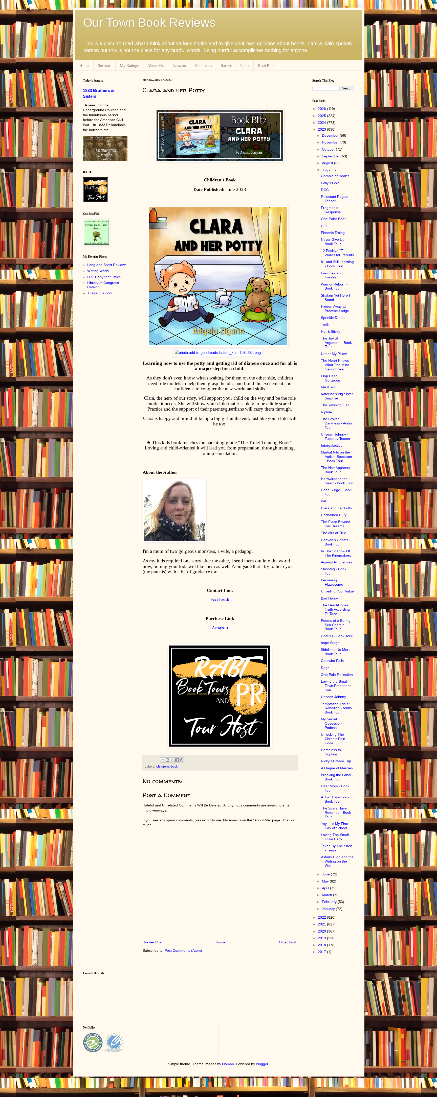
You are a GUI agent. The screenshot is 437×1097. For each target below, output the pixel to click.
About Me (155, 65)
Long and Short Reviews (106, 265)
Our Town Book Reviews (149, 22)
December (331, 135)
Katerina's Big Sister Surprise (337, 396)
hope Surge (330, 643)
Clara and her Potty (336, 508)
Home (84, 65)
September (331, 156)
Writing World (98, 271)
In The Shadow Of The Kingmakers (336, 553)
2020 (322, 931)
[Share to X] (172, 759)
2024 (322, 123)
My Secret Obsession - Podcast (332, 723)
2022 (322, 917)
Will (323, 501)
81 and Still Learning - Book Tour (337, 264)
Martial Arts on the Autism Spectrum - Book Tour (336, 456)
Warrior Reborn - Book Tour (334, 286)
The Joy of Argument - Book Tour (336, 342)
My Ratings (129, 65)
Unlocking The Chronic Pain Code (333, 738)
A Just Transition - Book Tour (335, 799)
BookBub (266, 65)
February (330, 902)
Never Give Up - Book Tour (334, 241)
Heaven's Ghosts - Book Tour (336, 542)
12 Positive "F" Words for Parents (337, 253)
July (325, 170)
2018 (322, 945)
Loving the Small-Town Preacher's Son (336, 685)
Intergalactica (331, 445)
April (326, 888)
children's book (167, 766)
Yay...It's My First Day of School (334, 826)
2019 (322, 938)
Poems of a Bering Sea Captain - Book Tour (336, 624)
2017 (322, 952)
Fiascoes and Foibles (331, 275)
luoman (228, 1064)
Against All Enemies (336, 562)
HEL (324, 226)
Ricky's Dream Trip (336, 761)
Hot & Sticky (330, 331)
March (327, 895)
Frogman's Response (331, 210)
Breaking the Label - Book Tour (337, 777)
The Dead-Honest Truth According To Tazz (335, 609)
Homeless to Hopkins (331, 752)
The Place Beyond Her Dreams (335, 524)
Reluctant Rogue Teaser (334, 199)
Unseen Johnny (333, 697)
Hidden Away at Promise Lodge (335, 308)
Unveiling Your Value (337, 591)
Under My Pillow (334, 354)
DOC (325, 190)
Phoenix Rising (333, 233)
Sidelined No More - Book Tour (337, 652)
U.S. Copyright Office (104, 277)
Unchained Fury (333, 515)
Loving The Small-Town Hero (335, 837)
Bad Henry (329, 598)
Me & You (328, 387)
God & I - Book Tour (337, 636)
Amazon (179, 65)
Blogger (262, 1064)
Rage (325, 668)
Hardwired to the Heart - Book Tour (337, 481)
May (326, 881)
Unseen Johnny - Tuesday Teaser (335, 436)
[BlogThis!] (167, 759)
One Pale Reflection (337, 675)
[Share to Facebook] (177, 759)
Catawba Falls (332, 661)
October (329, 149)
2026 (322, 109)
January (329, 909)
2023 (322, 129)
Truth (325, 324)
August (328, 163)
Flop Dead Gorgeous (331, 378)
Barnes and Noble (235, 65)
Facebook (219, 599)
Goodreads (203, 65)
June (326, 874)
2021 (322, 924)
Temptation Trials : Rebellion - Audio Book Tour (336, 708)
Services (104, 65)
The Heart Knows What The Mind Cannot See (335, 365)
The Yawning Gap (335, 405)
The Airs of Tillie (333, 533)
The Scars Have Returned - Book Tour (336, 812)
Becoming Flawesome (332, 582)
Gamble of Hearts (335, 176)
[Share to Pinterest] (181, 759)
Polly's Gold (330, 183)
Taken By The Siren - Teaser (336, 848)
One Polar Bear (333, 219)
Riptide (326, 412)
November (331, 142)
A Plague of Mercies (337, 768)
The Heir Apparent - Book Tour (337, 470)
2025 (322, 116)
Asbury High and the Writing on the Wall (337, 861)
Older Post (287, 942)
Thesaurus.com (99, 293)
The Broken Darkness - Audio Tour (336, 423)
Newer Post (153, 942)
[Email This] (162, 759)
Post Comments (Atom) (183, 950)
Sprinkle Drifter (333, 318)
